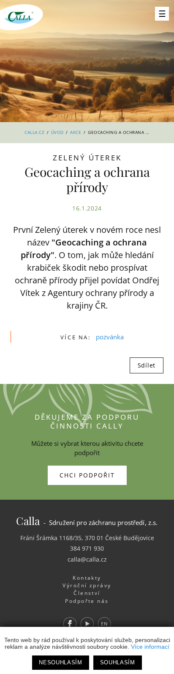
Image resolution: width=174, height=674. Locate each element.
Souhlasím (117, 662)
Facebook (69, 624)
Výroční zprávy (87, 585)
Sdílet (146, 365)
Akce (75, 132)
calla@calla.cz (87, 559)
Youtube (87, 624)
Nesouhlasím (60, 662)
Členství (87, 593)
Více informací (150, 646)
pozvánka (110, 337)
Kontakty (87, 577)
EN (104, 624)
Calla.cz (34, 132)
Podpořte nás (87, 601)
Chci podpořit (87, 475)
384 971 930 (87, 548)
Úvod (57, 132)
